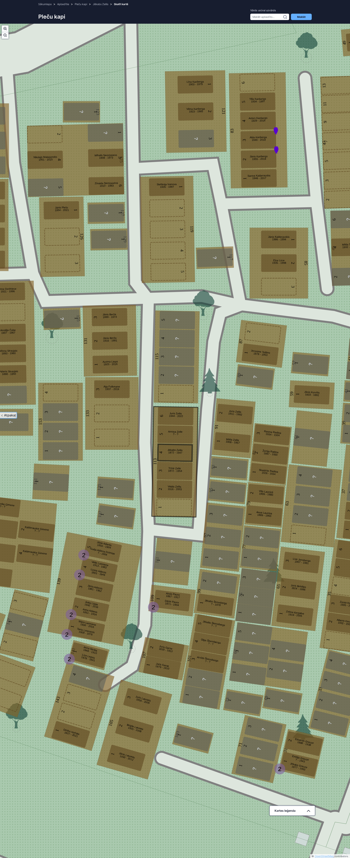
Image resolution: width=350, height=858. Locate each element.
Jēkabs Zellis (100, 4)
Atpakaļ (10, 415)
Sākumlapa (45, 4)
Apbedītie (63, 4)
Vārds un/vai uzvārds (263, 10)
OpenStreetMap (324, 856)
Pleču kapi (81, 4)
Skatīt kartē (121, 4)
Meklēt (301, 16)
